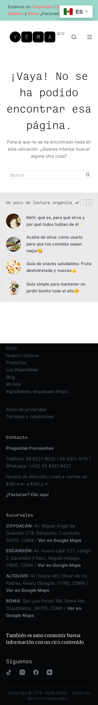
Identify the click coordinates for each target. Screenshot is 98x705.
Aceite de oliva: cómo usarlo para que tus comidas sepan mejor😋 (54, 244)
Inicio (11, 348)
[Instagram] (22, 672)
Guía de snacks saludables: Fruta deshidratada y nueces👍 (58, 267)
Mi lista (13, 384)
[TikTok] (8, 672)
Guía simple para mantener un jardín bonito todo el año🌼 (55, 287)
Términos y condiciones (30, 416)
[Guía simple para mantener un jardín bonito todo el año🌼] (13, 287)
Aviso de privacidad (26, 409)
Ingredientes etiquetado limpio (37, 391)
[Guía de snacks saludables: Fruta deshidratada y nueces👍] (13, 267)
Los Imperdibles (22, 369)
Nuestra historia (22, 355)
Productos (16, 362)
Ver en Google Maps (59, 565)
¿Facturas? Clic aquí (27, 494)
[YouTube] (49, 672)
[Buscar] (74, 37)
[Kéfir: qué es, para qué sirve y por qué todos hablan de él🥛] (13, 221)
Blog (10, 377)
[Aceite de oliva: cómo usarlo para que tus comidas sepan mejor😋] (13, 244)
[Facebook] (36, 672)
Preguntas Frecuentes (30, 448)
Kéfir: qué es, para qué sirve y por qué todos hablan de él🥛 (55, 221)
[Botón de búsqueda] (88, 175)
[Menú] (89, 37)
